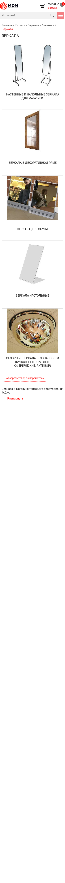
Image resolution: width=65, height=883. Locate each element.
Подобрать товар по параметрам (24, 378)
